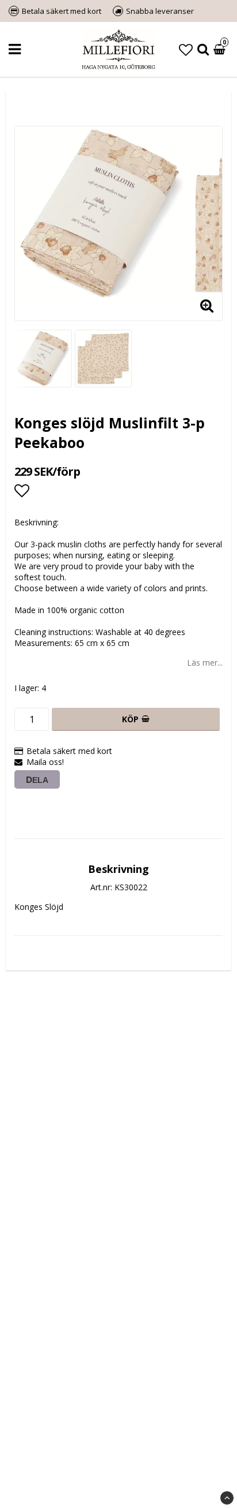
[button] (186, 49)
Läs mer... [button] (205, 662)
